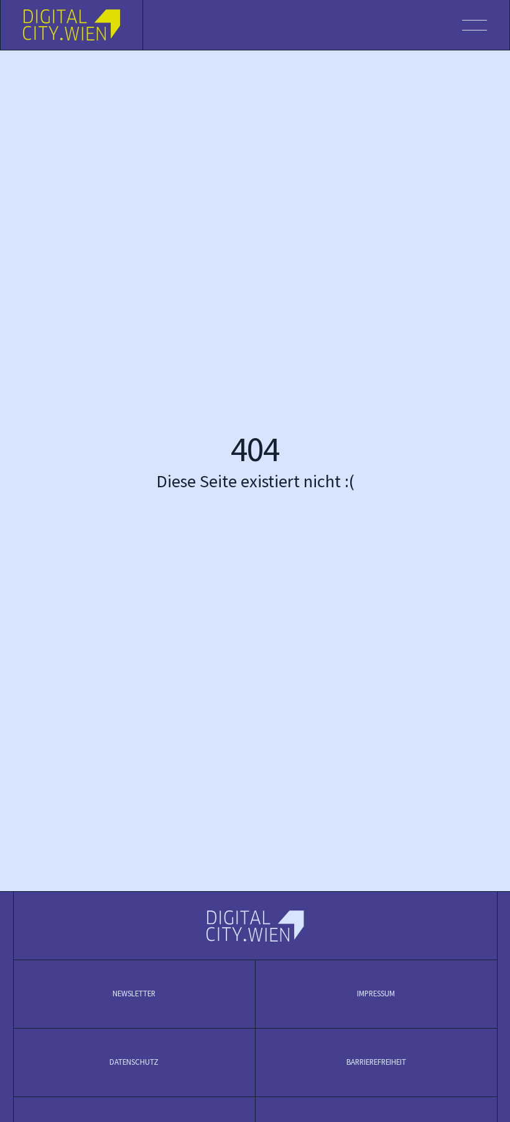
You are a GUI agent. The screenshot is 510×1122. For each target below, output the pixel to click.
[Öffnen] (326, 25)
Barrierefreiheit (376, 1062)
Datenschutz (134, 1062)
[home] (72, 25)
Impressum (376, 994)
